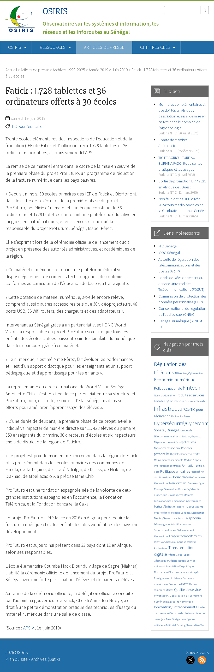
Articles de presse (104, 47)
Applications (188, 442)
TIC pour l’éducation (28, 126)
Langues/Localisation (193, 512)
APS (27, 628)
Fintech (191, 387)
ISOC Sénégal (169, 252)
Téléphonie (192, 518)
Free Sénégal (173, 619)
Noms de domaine (164, 395)
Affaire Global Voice (178, 554)
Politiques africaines (175, 471)
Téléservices (170, 489)
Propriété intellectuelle (167, 512)
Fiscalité (195, 471)
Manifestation (178, 483)
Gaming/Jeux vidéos (188, 625)
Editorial (171, 625)
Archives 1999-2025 (69, 69)
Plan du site (16, 659)
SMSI (189, 595)
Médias (188, 460)
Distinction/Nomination (169, 572)
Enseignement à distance (168, 578)
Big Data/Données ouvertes (185, 454)
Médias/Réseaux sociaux (168, 518)
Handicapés (192, 572)
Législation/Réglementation (169, 501)
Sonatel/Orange (165, 430)
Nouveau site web (195, 401)
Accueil (11, 69)
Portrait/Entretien (165, 506)
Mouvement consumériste (168, 460)
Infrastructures (172, 409)
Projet (187, 416)
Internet (187, 524)
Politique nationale (168, 388)
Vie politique (186, 566)
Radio (180, 506)
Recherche (177, 416)
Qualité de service (187, 589)
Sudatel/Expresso (191, 436)
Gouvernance (193, 501)
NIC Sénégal (167, 245)
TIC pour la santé (194, 506)
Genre (168, 477)
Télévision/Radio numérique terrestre (175, 542)
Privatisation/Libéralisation (169, 595)
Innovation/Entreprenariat (174, 606)
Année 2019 (98, 69)
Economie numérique (174, 380)
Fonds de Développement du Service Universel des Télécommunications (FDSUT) (181, 283)
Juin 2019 (120, 69)
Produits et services (189, 395)
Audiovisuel (161, 548)
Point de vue (182, 477)
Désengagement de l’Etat (168, 524)
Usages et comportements (185, 536)
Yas (202, 625)
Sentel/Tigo (172, 566)
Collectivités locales (165, 530)
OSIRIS (55, 11)
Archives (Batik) (45, 659)
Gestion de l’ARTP (178, 584)
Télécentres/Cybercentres (189, 373)
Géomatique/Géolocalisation (170, 560)
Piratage (158, 489)
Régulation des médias (167, 442)
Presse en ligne (195, 483)
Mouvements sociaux (167, 448)
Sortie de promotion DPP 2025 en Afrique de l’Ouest (182, 187)
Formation (188, 465)
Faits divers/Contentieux (169, 401)
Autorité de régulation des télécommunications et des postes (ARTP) (179, 265)
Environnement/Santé (180, 495)
